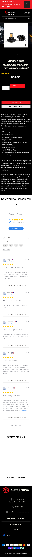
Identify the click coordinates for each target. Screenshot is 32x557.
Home (15, 54)
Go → (27, 4)
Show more (6, 250)
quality (5, 245)
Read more (24, 411)
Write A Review (16, 228)
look (11, 245)
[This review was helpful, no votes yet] (24, 285)
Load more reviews (15, 425)
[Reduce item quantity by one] (3, 88)
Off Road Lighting (15, 519)
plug (21, 245)
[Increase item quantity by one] (8, 88)
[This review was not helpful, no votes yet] (27, 285)
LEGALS (15, 530)
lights (16, 245)
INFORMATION (15, 524)
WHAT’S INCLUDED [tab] (16, 106)
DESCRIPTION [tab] (16, 102)
